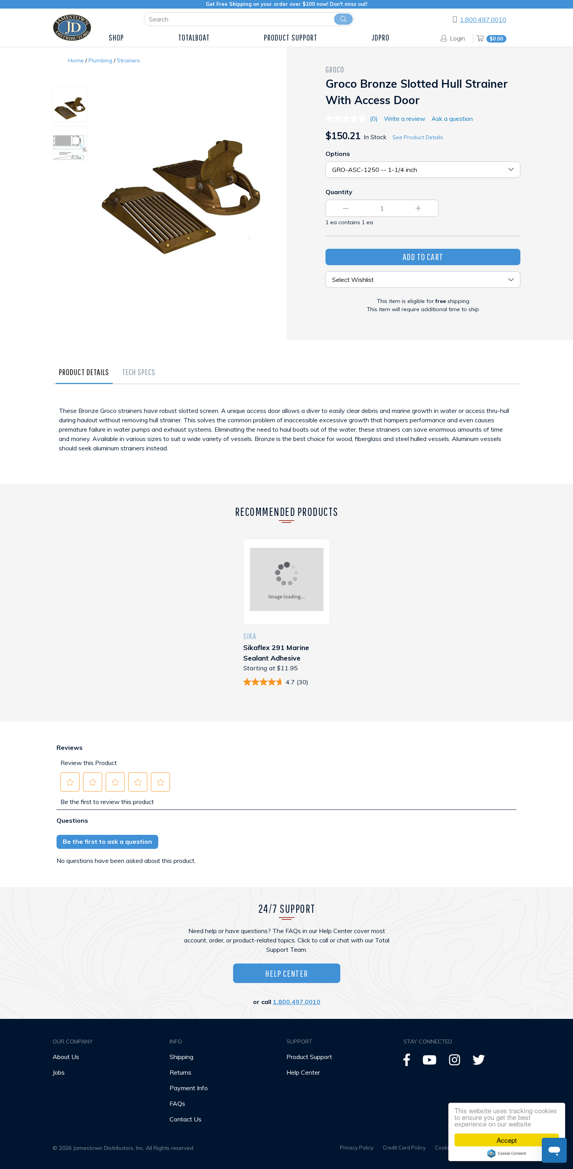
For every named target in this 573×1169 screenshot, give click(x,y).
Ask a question (452, 118)
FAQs (177, 1103)
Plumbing (100, 60)
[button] (70, 782)
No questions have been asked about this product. (126, 860)
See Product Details (418, 137)
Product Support (309, 1057)
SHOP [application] (116, 37)
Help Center (286, 973)
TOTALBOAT (194, 37)
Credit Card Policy (404, 1147)
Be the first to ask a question (107, 841)
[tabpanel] (286, 437)
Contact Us (186, 1119)
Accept (507, 1140)
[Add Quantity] (418, 208)
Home (76, 60)
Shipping (181, 1057)
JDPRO (380, 37)
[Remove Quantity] (345, 208)
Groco (335, 69)
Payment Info (189, 1088)
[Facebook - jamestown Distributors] (406, 1062)
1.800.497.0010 (483, 19)
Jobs (59, 1072)
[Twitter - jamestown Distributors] (478, 1062)
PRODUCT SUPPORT (291, 37)
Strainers (128, 60)
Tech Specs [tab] (139, 372)
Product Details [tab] (84, 372)
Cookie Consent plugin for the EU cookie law (506, 1153)
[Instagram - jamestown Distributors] (454, 1062)
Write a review (404, 118)
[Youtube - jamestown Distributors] (429, 1062)
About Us (66, 1057)
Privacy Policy (356, 1147)
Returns (180, 1072)
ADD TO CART (423, 256)
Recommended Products (286, 511)
